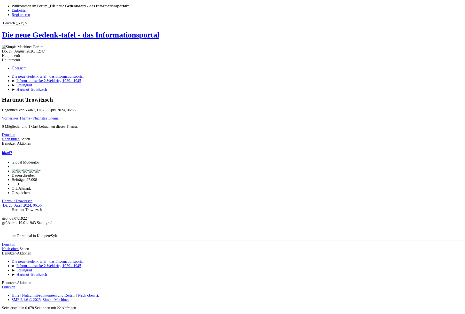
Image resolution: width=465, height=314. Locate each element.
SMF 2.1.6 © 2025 (26, 300)
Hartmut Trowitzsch (17, 201)
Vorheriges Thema (16, 118)
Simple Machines (56, 300)
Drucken (8, 135)
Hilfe (15, 295)
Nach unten (11, 139)
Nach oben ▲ (89, 295)
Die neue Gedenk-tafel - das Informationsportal (80, 34)
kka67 (7, 153)
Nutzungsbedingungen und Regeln (48, 295)
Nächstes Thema (46, 118)
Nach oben (10, 249)
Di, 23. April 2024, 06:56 (22, 205)
